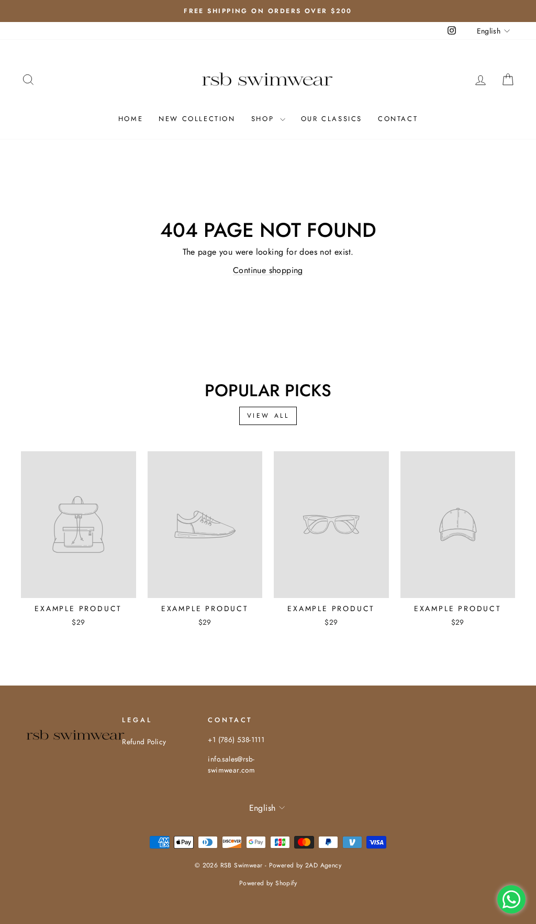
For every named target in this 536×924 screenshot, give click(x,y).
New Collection (197, 119)
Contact (398, 119)
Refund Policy (144, 741)
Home (130, 119)
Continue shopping (268, 270)
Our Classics (331, 119)
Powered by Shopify (268, 883)
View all (268, 415)
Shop (264, 119)
